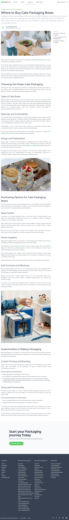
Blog (2, 474)
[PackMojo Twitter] (63, 518)
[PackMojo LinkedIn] (59, 518)
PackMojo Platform (55, 474)
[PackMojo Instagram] (53, 518)
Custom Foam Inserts (38, 475)
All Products (36, 463)
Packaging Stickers (38, 494)
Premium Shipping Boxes (23, 482)
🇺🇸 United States (61, 2)
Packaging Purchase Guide (56, 467)
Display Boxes (37, 479)
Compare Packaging (55, 465)
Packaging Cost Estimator (56, 463)
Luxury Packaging (21, 467)
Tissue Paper (37, 496)
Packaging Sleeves (38, 491)
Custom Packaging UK (22, 505)
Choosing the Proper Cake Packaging (59, 34)
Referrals (3, 470)
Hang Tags (36, 498)
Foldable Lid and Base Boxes (40, 489)
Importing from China (55, 475)
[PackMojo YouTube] (66, 518)
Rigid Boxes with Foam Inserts (24, 487)
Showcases (4, 467)
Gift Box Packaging (22, 474)
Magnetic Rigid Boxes (38, 472)
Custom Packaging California (24, 508)
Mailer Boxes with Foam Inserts (24, 486)
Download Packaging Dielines (57, 472)
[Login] (67, 2)
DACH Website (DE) (5, 477)
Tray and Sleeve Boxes (38, 482)
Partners (3, 472)
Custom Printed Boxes (22, 469)
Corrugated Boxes (21, 470)
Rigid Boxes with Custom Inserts (24, 491)
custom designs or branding (29, 145)
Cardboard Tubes (37, 481)
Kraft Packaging (21, 477)
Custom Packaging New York (24, 510)
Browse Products (15, 443)
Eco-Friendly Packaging (22, 475)
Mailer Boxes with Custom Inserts (25, 484)
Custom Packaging (16, 9)
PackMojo (3, 242)
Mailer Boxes (37, 465)
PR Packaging (21, 481)
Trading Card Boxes (22, 472)
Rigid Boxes (36, 469)
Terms (29, 518)
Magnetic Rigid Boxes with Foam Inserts (26, 493)
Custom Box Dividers (38, 477)
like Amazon (47, 241)
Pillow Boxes (36, 486)
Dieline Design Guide (55, 469)
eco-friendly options (19, 248)
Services (3, 469)
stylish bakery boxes (38, 60)
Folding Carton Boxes (38, 467)
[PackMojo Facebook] (56, 518)
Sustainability (4, 465)
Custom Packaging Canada (23, 503)
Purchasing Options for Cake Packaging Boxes (59, 37)
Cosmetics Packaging (22, 479)
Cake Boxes (36, 484)
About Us (3, 463)
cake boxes (46, 260)
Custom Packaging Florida (23, 506)
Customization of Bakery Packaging (58, 41)
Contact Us (4, 475)
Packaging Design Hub (55, 470)
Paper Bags (36, 493)
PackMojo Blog (5, 9)
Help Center (53, 477)
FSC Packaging (21, 465)
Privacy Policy (23, 518)
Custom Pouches (37, 487)
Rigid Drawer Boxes (38, 470)
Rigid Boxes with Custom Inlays (24, 489)
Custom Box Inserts (38, 474)
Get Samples (20, 463)
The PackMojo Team (11, 27)
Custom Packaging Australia (23, 501)
